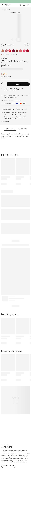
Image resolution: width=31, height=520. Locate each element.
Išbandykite (8, 45)
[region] (15, 28)
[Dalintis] (25, 44)
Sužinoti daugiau (5, 121)
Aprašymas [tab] (10, 129)
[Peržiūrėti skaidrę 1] (12, 39)
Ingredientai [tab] (23, 129)
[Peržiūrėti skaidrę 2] (15, 39)
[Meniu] (2, 5)
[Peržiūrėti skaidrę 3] (19, 39)
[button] (2, 50)
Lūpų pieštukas (6, 9)
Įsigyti (18, 84)
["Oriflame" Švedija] (8, 5)
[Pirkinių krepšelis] (28, 5)
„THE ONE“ (4, 58)
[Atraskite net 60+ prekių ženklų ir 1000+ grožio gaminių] (20, 5)
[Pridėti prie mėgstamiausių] (28, 44)
